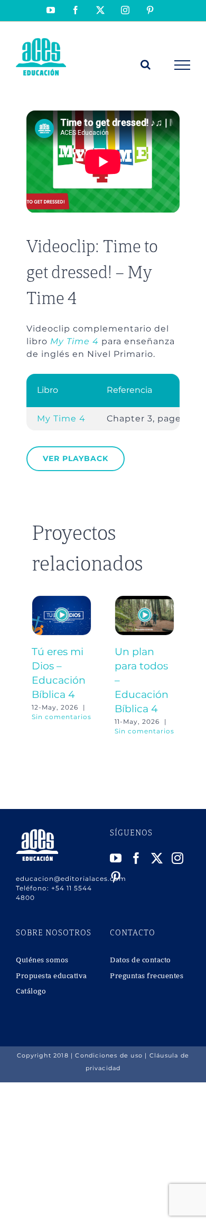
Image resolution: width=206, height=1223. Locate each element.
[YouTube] (116, 858)
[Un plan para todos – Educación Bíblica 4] (144, 600)
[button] (40, 666)
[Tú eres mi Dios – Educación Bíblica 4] (61, 600)
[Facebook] (136, 858)
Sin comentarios (61, 717)
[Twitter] (157, 858)
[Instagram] (178, 858)
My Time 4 (74, 341)
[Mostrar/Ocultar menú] (182, 65)
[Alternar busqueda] (146, 64)
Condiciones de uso (109, 1055)
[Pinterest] (116, 877)
